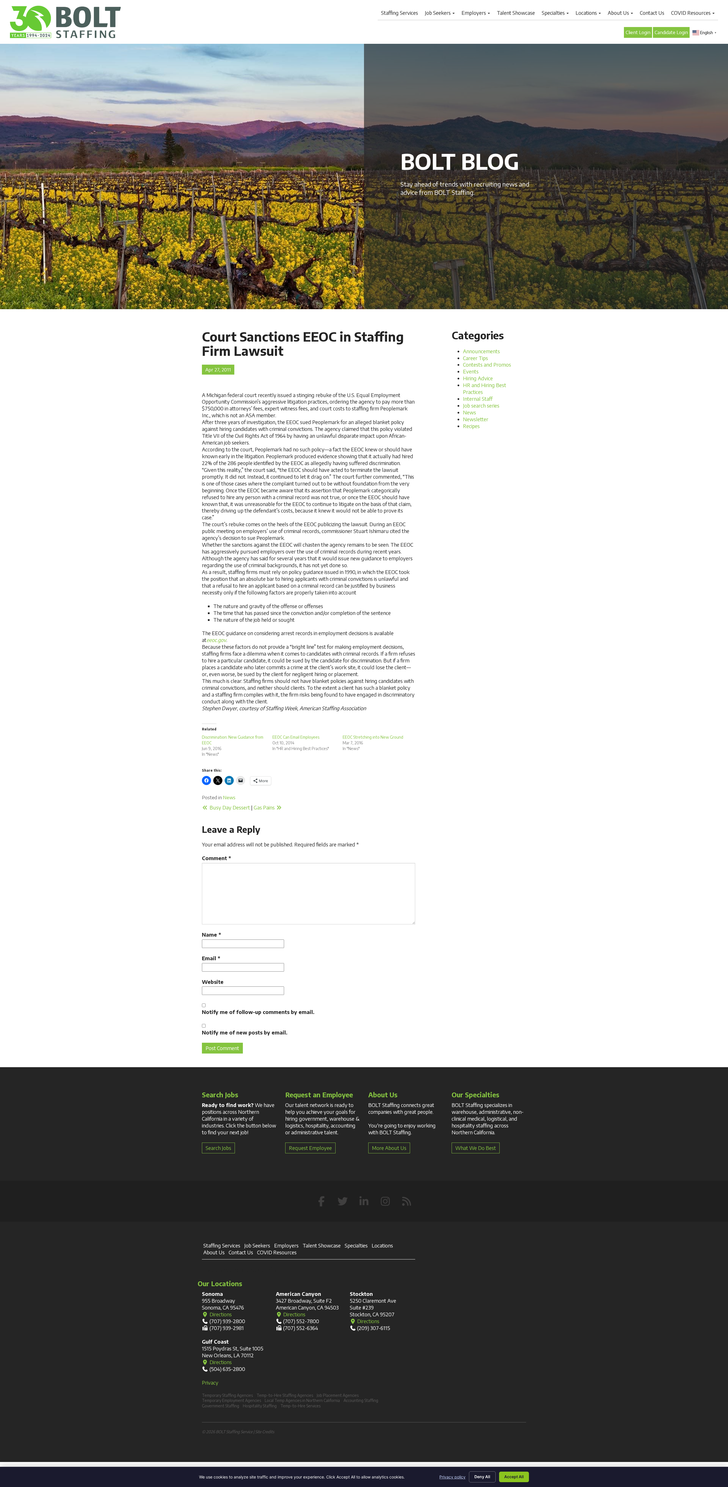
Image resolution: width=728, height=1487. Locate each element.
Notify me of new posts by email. (245, 1032)
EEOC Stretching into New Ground (373, 737)
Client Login (638, 32)
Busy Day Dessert (229, 807)
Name (211, 934)
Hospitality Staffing (260, 1405)
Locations (587, 12)
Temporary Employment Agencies (231, 1400)
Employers (474, 12)
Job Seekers (438, 12)
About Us (619, 12)
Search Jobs (218, 1148)
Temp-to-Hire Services (300, 1405)
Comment (216, 858)
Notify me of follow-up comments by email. (258, 1012)
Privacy (210, 1382)
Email (211, 958)
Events (471, 371)
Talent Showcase (516, 12)
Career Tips (475, 358)
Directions (220, 1314)
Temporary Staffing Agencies (227, 1395)
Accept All (514, 1476)
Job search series (481, 405)
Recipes (471, 426)
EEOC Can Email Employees (295, 737)
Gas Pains (265, 807)
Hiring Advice (478, 378)
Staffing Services (399, 12)
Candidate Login (671, 32)
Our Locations (220, 1283)
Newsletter (475, 419)
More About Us (389, 1148)
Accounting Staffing (361, 1400)
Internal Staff (478, 398)
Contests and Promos (487, 364)
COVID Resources (691, 12)
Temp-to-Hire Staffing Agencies (285, 1395)
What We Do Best (475, 1148)
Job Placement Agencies (338, 1395)
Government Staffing (220, 1405)
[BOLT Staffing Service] (65, 22)
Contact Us (652, 12)
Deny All (482, 1476)
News (229, 797)
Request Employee (310, 1148)
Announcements (481, 351)
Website (213, 981)
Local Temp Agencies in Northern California (302, 1400)
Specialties (554, 12)
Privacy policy (452, 1476)
